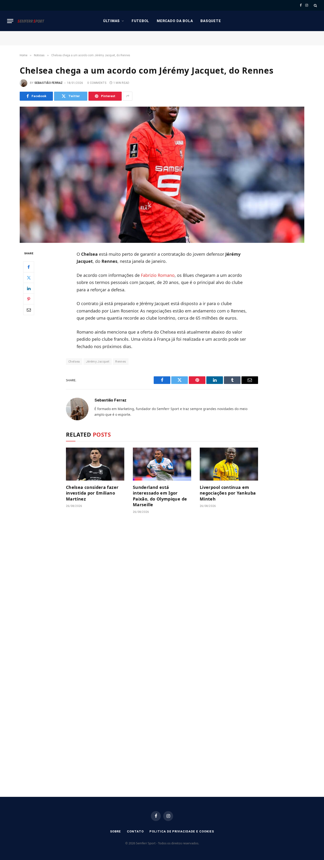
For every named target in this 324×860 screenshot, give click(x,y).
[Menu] (10, 21)
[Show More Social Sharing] (127, 96)
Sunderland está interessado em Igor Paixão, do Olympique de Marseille (160, 495)
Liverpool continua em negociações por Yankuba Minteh (228, 493)
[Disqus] (162, 589)
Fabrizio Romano (158, 275)
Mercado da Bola (175, 21)
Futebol (140, 21)
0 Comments (96, 83)
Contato (135, 831)
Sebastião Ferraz (48, 83)
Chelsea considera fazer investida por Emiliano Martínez (92, 493)
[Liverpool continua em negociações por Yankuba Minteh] (229, 464)
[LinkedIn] (28, 288)
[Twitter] (28, 277)
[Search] (315, 5)
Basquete (210, 21)
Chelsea (74, 361)
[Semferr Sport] (31, 21)
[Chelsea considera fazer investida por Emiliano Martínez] (95, 464)
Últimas (111, 21)
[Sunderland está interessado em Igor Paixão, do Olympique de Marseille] (162, 464)
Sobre (115, 831)
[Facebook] (28, 266)
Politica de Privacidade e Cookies (181, 831)
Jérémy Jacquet (97, 361)
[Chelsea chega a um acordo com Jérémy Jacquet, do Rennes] (162, 175)
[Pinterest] (28, 298)
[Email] (28, 309)
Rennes (120, 361)
